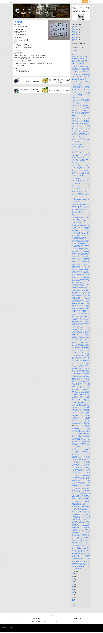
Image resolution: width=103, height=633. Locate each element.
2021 (73, 581)
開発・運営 (75, 621)
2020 (73, 583)
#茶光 (24, 75)
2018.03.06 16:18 (61, 75)
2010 (73, 599)
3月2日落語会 (18, 22)
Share (67, 16)
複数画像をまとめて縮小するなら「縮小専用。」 (12, 627)
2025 (73, 575)
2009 (73, 600)
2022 (73, 579)
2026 (73, 573)
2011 (73, 597)
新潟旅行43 (74, 39)
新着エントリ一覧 (36, 618)
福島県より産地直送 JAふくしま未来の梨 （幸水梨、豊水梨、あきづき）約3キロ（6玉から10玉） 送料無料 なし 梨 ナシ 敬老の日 (59, 81)
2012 (73, 596)
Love (61, 17)
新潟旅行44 (74, 37)
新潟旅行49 (74, 29)
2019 (73, 584)
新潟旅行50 (74, 28)
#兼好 (20, 75)
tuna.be (51, 615)
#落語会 (30, 75)
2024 (73, 576)
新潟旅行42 (74, 41)
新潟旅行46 (74, 34)
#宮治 (15, 75)
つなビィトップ (15, 618)
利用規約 (45, 621)
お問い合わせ (55, 621)
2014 (73, 592)
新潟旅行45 (74, 36)
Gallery (55, 17)
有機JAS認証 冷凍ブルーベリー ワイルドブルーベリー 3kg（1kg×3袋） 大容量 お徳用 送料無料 (31, 80)
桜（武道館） (75, 50)
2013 (73, 594)
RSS (74, 605)
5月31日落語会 (75, 46)
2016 (73, 589)
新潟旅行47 (74, 32)
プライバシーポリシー (37, 621)
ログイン (91, 1)
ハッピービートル (25, 9)
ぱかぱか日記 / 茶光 (42, 6)
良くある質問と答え (16, 621)
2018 (73, 586)
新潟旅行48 (74, 31)
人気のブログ (55, 618)
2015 (73, 591)
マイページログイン (77, 618)
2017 (73, 588)
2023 (73, 578)
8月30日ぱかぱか (76, 26)
